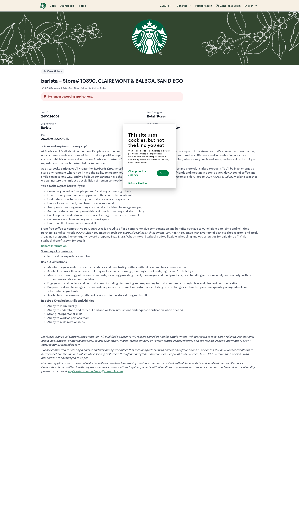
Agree (163, 173)
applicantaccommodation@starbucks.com (95, 371)
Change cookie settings (137, 173)
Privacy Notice (137, 183)
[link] (43, 5)
